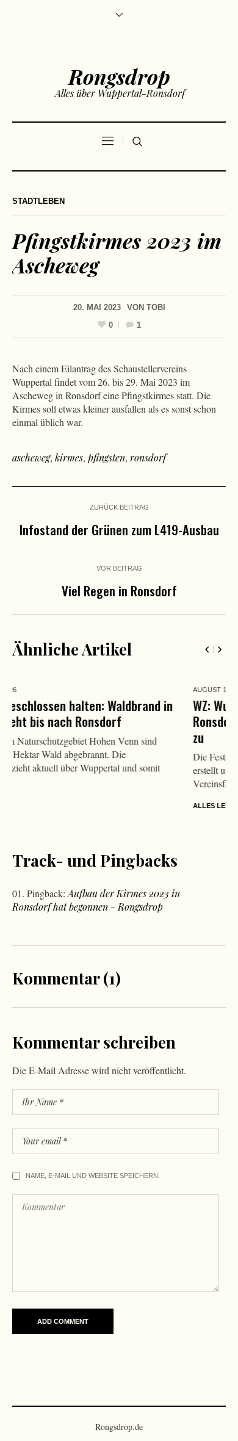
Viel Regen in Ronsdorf (119, 590)
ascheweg (31, 457)
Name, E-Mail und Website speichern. (93, 1178)
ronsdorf (148, 457)
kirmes (69, 457)
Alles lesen (64, 805)
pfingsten (106, 457)
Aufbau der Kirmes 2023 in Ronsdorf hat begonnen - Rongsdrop (96, 902)
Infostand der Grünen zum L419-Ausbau (119, 529)
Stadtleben (38, 201)
